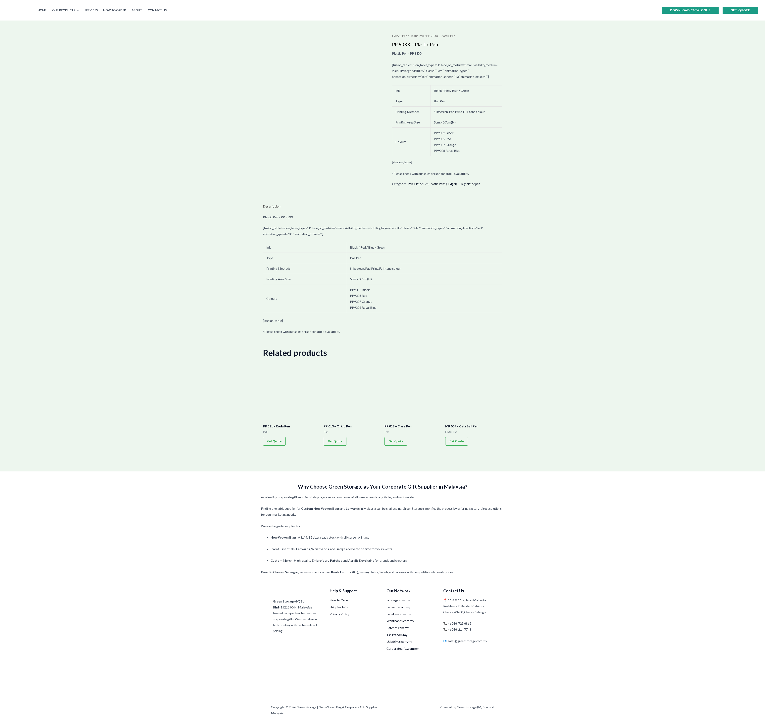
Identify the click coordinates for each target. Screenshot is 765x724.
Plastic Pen (416, 36)
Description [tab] (271, 206)
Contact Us (157, 10)
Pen (404, 36)
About (137, 10)
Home (42, 10)
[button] (77, 10)
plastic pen (473, 184)
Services (91, 10)
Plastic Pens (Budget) (443, 184)
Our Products (63, 10)
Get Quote (274, 441)
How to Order (114, 10)
